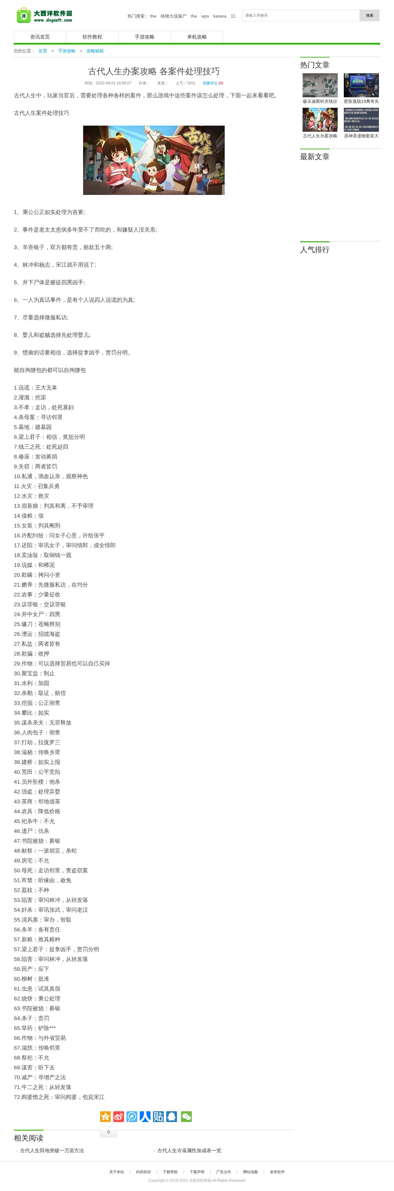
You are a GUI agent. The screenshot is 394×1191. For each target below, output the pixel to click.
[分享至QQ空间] (105, 1116)
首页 (42, 50)
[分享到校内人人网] (145, 1116)
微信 (186, 1116)
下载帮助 (170, 1172)
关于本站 (116, 1172)
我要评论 (210, 83)
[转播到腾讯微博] (132, 1116)
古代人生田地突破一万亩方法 (52, 1150)
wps (205, 16)
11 (233, 16)
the (153, 16)
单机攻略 (197, 36)
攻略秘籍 (95, 50)
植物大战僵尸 (174, 16)
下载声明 (197, 1172)
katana (220, 16)
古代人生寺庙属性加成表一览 (189, 1150)
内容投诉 (143, 1172)
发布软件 (277, 1172)
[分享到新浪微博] (118, 1116)
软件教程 (92, 36)
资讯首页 (40, 36)
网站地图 (250, 1172)
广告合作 (223, 1172)
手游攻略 (145, 36)
